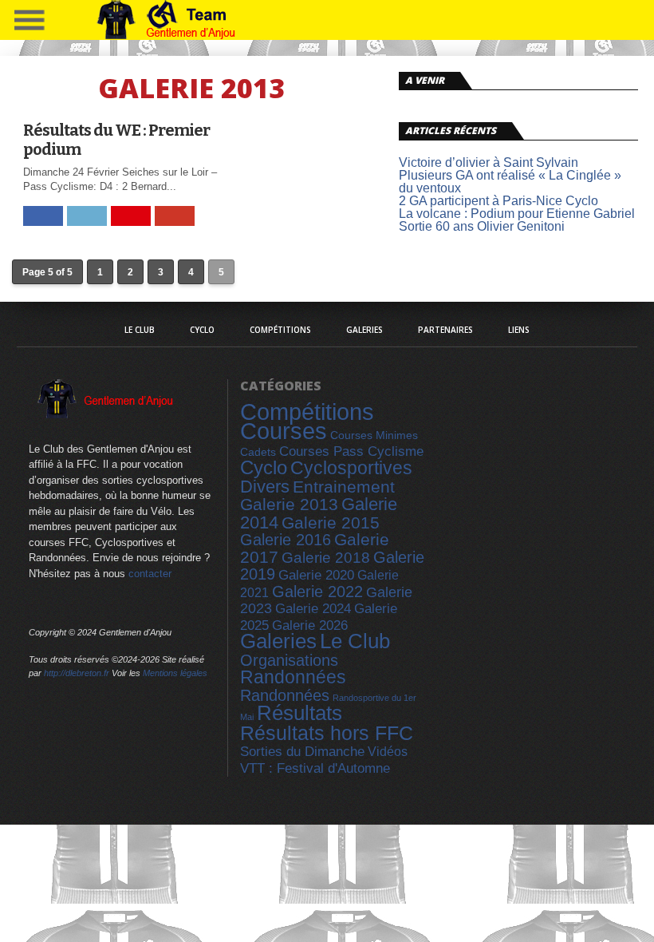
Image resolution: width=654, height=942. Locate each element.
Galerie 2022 (317, 591)
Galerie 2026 (310, 625)
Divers (265, 487)
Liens (519, 330)
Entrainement (344, 486)
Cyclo (202, 330)
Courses (283, 431)
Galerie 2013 (289, 504)
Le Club (139, 330)
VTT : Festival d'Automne (315, 768)
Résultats (299, 713)
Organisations (289, 660)
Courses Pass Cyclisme (351, 451)
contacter (149, 574)
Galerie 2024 (313, 608)
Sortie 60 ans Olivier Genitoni (482, 226)
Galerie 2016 (285, 539)
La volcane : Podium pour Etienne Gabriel (517, 213)
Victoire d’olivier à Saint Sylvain (488, 162)
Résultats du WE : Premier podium (116, 140)
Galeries (364, 330)
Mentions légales (175, 673)
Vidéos (388, 751)
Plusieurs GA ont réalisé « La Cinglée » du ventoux (510, 181)
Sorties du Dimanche (302, 751)
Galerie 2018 (326, 557)
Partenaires (445, 330)
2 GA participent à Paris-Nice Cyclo (498, 201)
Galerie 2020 (316, 575)
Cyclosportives (351, 467)
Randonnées (293, 677)
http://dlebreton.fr (76, 673)
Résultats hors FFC (326, 733)
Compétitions (280, 330)
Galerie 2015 (331, 522)
